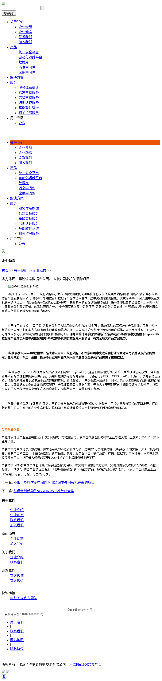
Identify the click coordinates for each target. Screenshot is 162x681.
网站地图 (17, 640)
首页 (5, 270)
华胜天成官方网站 (23, 598)
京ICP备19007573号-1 (85, 664)
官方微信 (17, 581)
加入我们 (17, 525)
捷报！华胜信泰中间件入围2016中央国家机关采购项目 (54, 482)
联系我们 (17, 520)
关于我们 (20, 270)
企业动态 (39, 270)
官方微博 (17, 576)
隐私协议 (17, 649)
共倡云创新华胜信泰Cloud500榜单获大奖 (44, 491)
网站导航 (8, 13)
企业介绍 (17, 510)
